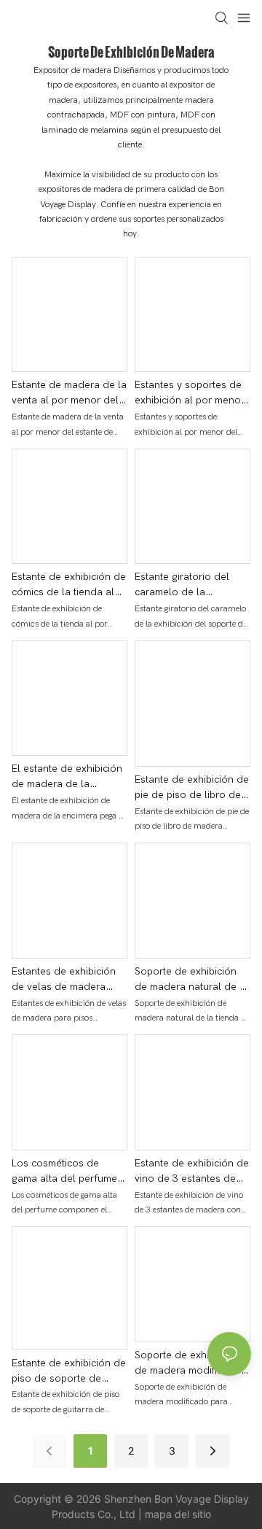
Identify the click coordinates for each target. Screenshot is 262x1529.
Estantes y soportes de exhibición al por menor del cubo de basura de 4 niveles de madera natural (190, 393)
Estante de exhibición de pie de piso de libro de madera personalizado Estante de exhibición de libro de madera (192, 787)
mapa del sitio (178, 1514)
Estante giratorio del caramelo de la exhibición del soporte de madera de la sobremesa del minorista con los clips (192, 585)
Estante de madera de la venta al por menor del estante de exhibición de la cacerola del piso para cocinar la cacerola (69, 393)
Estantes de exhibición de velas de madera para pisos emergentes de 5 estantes (65, 979)
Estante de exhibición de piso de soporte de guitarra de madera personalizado (69, 1371)
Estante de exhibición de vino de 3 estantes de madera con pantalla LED (192, 1171)
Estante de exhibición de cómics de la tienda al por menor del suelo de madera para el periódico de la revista (69, 585)
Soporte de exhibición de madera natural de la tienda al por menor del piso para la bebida (191, 979)
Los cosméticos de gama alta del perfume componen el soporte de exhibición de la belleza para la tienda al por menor (69, 1171)
